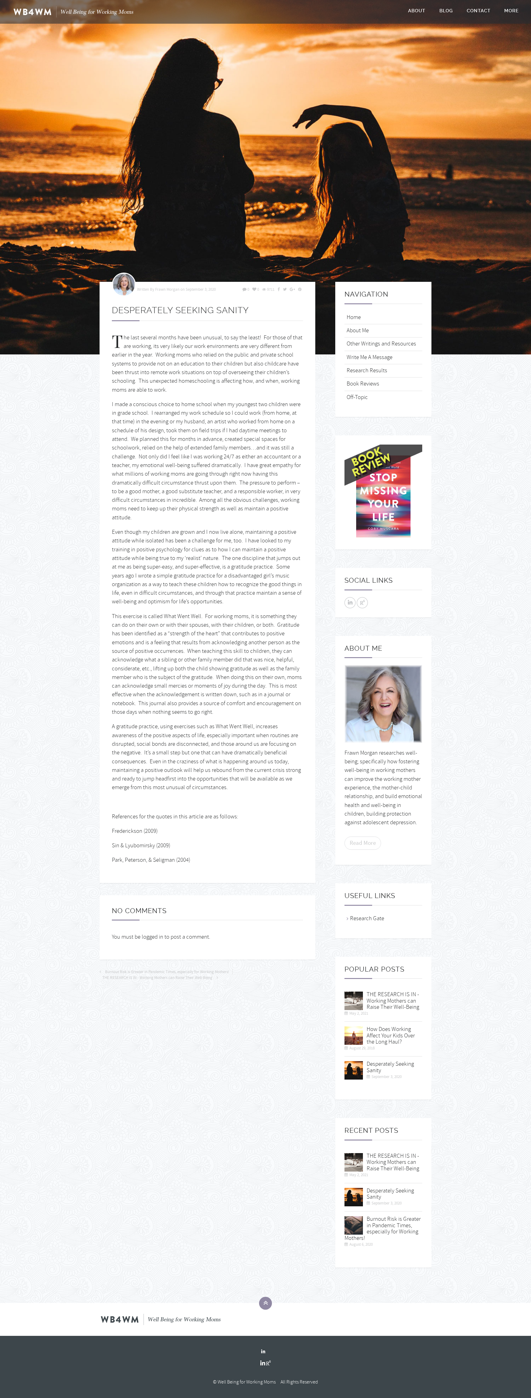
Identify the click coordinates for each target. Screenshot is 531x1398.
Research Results (367, 370)
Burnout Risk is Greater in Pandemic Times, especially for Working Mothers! (167, 972)
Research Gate (367, 918)
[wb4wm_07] (265, 177)
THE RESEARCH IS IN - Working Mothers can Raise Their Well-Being (157, 978)
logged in (152, 937)
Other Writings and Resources (381, 344)
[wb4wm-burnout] (353, 1224)
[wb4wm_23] (353, 1034)
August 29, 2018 (362, 1048)
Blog (446, 11)
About (416, 11)
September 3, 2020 (201, 289)
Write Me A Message (369, 357)
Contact (478, 11)
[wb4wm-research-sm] (353, 1000)
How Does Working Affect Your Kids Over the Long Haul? (391, 1035)
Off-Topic (357, 397)
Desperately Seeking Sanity (390, 1067)
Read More (363, 843)
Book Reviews (363, 384)
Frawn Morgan (167, 289)
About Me (358, 330)
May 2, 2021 (358, 1013)
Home (354, 317)
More (511, 11)
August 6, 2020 (361, 1244)
